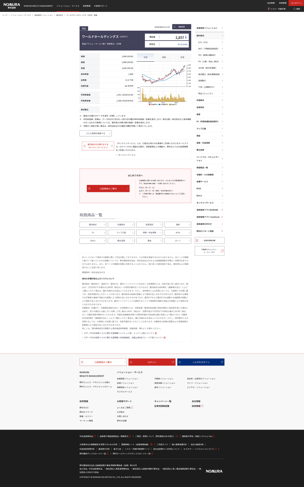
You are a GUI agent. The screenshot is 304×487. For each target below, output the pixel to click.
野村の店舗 (121, 420)
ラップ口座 (201, 128)
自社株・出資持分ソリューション (201, 378)
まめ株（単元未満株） (207, 67)
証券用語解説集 (161, 405)
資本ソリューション (162, 387)
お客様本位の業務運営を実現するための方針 (99, 444)
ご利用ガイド (162, 444)
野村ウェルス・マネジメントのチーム (96, 386)
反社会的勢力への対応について (166, 448)
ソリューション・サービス (130, 372)
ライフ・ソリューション (197, 383)
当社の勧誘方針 (197, 444)
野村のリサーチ (86, 412)
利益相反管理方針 (87, 448)
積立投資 (200, 149)
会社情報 (271, 2)
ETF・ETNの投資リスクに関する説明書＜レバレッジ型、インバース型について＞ (119, 333)
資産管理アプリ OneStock (208, 216)
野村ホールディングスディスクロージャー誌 (131, 453)
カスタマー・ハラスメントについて (198, 448)
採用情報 (283, 2)
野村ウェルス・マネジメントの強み (95, 382)
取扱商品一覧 (202, 167)
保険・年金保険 (203, 142)
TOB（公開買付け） (207, 87)
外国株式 (200, 100)
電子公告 (117, 448)
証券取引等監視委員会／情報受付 (114, 436)
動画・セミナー (86, 416)
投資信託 (200, 107)
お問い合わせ (122, 416)
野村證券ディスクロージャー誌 (93, 453)
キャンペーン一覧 (162, 401)
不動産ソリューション (163, 378)
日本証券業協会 (86, 436)
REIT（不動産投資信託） (209, 48)
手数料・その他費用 (205, 174)
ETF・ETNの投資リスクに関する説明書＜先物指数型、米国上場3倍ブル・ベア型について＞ (123, 337)
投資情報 (84, 401)
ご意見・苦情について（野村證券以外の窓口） (155, 436)
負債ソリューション (125, 383)
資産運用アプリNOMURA (207, 209)
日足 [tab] (145, 57)
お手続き (121, 412)
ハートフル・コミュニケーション (208, 158)
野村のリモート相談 (205, 231)
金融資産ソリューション (207, 27)
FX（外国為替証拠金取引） (208, 121)
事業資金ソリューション (127, 387)
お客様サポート (124, 401)
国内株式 (200, 35)
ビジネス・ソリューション (198, 387)
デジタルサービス (124, 391)
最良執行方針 (104, 448)
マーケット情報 (86, 420)
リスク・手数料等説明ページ (137, 448)
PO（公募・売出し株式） (209, 61)
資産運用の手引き (204, 223)
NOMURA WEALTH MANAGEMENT (92, 374)
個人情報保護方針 (179, 444)
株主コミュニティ (205, 93)
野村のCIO (84, 407)
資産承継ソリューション (164, 383)
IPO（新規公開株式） (207, 55)
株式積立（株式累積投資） (209, 74)
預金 (198, 135)
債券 (198, 114)
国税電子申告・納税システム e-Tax (197, 436)
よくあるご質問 (123, 407)
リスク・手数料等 (278, 8)
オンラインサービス (126, 154)
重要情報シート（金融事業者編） (135, 444)
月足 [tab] (182, 57)
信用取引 (202, 80)
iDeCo (199, 195)
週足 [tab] (164, 57)
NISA (199, 188)
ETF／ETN (202, 42)
